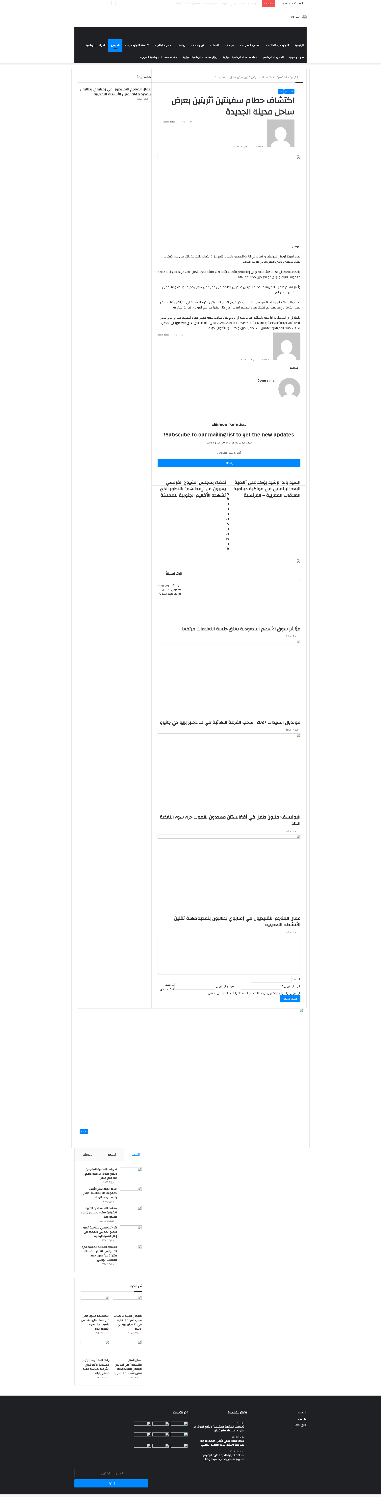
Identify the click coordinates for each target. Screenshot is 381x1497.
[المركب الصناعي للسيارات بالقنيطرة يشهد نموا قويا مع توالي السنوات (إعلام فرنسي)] (160, 1448)
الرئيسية (299, 45)
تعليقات (87, 1154)
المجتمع (115, 45)
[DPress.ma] (299, 17)
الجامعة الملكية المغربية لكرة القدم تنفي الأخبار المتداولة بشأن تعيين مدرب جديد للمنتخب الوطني (99, 1253)
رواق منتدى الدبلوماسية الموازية (200, 57)
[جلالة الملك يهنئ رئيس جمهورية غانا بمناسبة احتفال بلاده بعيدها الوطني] (131, 1194)
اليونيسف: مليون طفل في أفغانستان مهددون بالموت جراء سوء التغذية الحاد (95, 1322)
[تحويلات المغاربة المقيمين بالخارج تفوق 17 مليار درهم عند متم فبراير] (131, 1174)
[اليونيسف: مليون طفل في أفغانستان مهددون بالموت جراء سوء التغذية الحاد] (95, 1304)
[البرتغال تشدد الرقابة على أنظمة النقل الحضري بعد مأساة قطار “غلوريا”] (142, 1448)
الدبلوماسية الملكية (278, 45)
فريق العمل (300, 1424)
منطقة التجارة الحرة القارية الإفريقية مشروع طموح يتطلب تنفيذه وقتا (99, 1212)
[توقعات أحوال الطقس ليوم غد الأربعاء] (160, 1437)
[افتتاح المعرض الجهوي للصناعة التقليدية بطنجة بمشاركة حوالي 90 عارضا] (179, 1448)
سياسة (230, 45)
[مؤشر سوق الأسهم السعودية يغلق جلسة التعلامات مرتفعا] (179, 1426)
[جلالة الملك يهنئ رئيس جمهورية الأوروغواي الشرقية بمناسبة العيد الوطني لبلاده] (95, 1348)
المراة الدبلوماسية (96, 45)
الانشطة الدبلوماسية (138, 45)
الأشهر (136, 1154)
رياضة (182, 45)
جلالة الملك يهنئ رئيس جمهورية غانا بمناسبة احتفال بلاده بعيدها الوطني (100, 1193)
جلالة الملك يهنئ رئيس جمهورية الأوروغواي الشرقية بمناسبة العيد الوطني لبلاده (216, 3)
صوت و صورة (296, 57)
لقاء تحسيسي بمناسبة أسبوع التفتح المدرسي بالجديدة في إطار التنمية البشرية (99, 1232)
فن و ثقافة (198, 45)
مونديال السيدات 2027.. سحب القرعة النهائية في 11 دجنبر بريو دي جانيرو (128, 1322)
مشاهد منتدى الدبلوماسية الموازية (158, 57)
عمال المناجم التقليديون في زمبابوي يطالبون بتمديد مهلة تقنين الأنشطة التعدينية (115, 91)
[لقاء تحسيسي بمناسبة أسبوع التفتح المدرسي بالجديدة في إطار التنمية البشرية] (131, 1232)
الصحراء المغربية (251, 45)
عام (280, 91)
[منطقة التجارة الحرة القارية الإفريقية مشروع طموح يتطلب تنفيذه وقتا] (131, 1213)
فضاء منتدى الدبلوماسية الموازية (240, 57)
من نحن (302, 1418)
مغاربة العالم (164, 45)
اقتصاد (215, 45)
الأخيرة (112, 1154)
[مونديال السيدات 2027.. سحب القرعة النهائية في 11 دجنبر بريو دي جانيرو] (127, 1304)
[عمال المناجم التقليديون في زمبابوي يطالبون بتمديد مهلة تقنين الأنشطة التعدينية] (127, 1348)
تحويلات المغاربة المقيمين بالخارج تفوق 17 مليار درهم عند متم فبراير (101, 1174)
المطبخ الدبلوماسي (273, 57)
